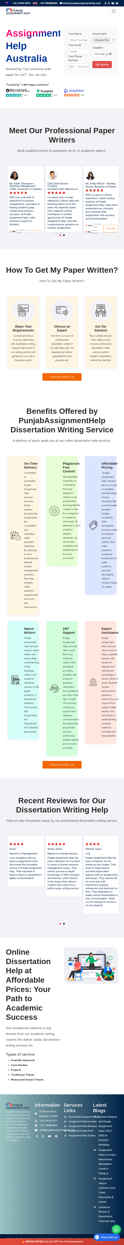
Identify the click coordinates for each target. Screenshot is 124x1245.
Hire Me (72, 228)
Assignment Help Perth (81, 1130)
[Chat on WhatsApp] (116, 1229)
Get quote (102, 64)
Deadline (97, 47)
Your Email (74, 45)
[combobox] (72, 67)
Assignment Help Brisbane (81, 1126)
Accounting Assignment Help (81, 1116)
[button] (60, 235)
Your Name (75, 33)
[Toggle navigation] (113, 11)
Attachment (99, 33)
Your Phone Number (75, 58)
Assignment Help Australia (81, 1121)
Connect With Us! (62, 377)
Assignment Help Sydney (81, 1135)
